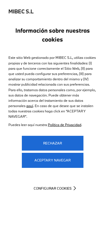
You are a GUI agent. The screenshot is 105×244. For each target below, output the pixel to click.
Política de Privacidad (64, 124)
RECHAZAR (52, 143)
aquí (29, 105)
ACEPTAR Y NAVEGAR (52, 160)
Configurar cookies (53, 188)
